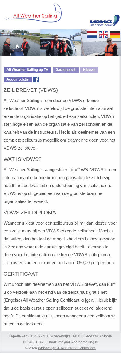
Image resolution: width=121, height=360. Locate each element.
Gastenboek (66, 70)
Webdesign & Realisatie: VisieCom (67, 348)
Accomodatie (17, 79)
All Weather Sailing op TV (27, 70)
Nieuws (89, 70)
